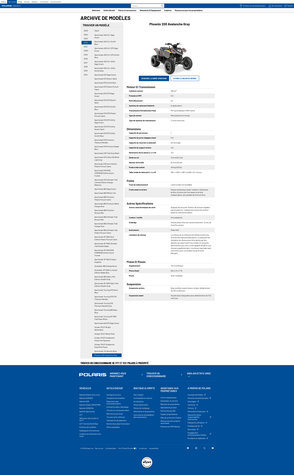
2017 (86, 63)
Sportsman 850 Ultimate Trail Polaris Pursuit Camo (105, 231)
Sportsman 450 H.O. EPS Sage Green (106, 49)
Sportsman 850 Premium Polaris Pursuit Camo (104, 198)
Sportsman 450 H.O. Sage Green (104, 36)
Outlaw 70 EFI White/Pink (104, 334)
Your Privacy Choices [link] (125, 448)
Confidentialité (110, 448)
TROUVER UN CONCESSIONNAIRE (156, 375)
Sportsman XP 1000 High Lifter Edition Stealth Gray (106, 284)
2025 (86, 30)
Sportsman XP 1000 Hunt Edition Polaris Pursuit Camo (105, 238)
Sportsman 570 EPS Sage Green (104, 94)
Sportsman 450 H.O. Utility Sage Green (104, 62)
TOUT (96, 30)
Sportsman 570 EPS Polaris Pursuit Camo (105, 114)
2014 (86, 75)
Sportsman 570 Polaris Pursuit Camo (106, 88)
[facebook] (188, 448)
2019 (86, 55)
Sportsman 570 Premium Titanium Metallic (104, 141)
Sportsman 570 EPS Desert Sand (105, 101)
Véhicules (96, 10)
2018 (86, 59)
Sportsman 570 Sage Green (105, 75)
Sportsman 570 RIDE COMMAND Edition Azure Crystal (104, 173)
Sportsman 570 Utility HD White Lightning (106, 158)
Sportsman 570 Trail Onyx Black (106, 153)
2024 (86, 34)
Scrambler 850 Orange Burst (105, 266)
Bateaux (35, 2)
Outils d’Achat (109, 10)
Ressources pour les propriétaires (189, 10)
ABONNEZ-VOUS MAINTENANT (118, 375)
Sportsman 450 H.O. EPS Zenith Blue (106, 56)
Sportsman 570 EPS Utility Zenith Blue (104, 134)
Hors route (12, 2)
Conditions (143, 448)
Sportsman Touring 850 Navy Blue (105, 311)
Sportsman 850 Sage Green (105, 189)
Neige (20, 2)
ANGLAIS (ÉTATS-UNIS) (199, 373)
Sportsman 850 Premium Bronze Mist (104, 211)
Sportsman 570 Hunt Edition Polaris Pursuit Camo (105, 165)
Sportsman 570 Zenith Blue (105, 83)
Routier (27, 2)
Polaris (3, 2)
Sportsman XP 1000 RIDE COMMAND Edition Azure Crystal (104, 253)
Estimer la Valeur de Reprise (184, 78)
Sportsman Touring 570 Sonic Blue (106, 291)
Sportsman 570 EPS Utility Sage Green (104, 121)
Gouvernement (56, 2)
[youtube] (213, 448)
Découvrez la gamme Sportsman (154, 78)
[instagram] (196, 448)
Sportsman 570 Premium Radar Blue (106, 147)
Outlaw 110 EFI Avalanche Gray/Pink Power (104, 345)
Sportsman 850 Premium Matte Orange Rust (106, 205)
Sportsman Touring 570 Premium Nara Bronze (103, 304)
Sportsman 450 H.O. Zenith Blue (105, 42)
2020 (86, 50)
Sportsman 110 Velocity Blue (105, 351)
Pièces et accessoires (127, 10)
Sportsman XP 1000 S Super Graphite (105, 260)
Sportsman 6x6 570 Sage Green (106, 323)
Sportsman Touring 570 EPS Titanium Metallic (105, 297)
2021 (86, 46)
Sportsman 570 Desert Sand (105, 79)
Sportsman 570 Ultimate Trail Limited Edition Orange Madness (105, 182)
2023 (86, 38)
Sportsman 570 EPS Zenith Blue (105, 108)
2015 (86, 71)
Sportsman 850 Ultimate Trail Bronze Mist (105, 218)
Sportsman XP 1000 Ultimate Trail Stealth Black (105, 244)
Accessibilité (153, 448)
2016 (86, 66)
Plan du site (99, 448)
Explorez (167, 10)
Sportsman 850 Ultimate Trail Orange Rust (105, 224)
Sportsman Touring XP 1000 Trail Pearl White (105, 317)
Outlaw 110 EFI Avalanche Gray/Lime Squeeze (104, 339)
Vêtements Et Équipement (150, 10)
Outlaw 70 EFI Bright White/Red (102, 328)
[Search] (162, 6)
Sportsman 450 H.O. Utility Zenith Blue (104, 69)
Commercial (44, 2)
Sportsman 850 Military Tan (105, 193)
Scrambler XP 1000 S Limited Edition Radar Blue (105, 271)
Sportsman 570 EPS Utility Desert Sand (104, 127)
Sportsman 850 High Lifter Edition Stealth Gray (104, 278)
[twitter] (204, 448)
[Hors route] (12, 6)
